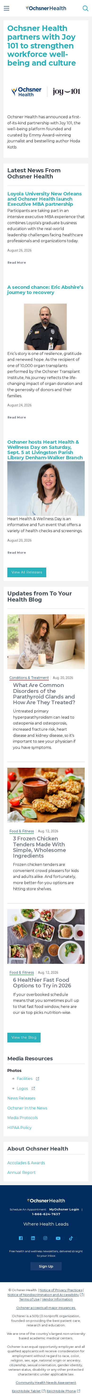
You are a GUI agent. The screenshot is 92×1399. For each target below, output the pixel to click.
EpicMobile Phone (61, 1391)
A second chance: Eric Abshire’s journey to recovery (45, 289)
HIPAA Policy (19, 1127)
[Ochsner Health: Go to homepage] (46, 7)
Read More (17, 262)
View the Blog (24, 1037)
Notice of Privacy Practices (61, 1290)
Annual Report (21, 1172)
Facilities (24, 1078)
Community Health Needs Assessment (46, 1382)
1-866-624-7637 (46, 1214)
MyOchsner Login (64, 1209)
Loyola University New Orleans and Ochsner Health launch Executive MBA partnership (44, 199)
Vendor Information (57, 1299)
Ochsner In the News (27, 1108)
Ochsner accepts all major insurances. (46, 1308)
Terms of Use (29, 1299)
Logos (22, 1088)
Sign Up (50, 1266)
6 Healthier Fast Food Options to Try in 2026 (42, 983)
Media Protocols (22, 1118)
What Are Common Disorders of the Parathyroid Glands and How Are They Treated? (44, 694)
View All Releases (27, 572)
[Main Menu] (7, 8)
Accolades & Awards (26, 1163)
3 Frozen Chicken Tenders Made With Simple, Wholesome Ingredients (39, 847)
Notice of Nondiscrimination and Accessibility (43, 1295)
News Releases (21, 1098)
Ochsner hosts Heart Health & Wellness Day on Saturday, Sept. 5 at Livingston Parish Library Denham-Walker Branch (45, 449)
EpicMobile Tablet (26, 1391)
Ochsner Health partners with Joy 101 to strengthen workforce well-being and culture (41, 45)
